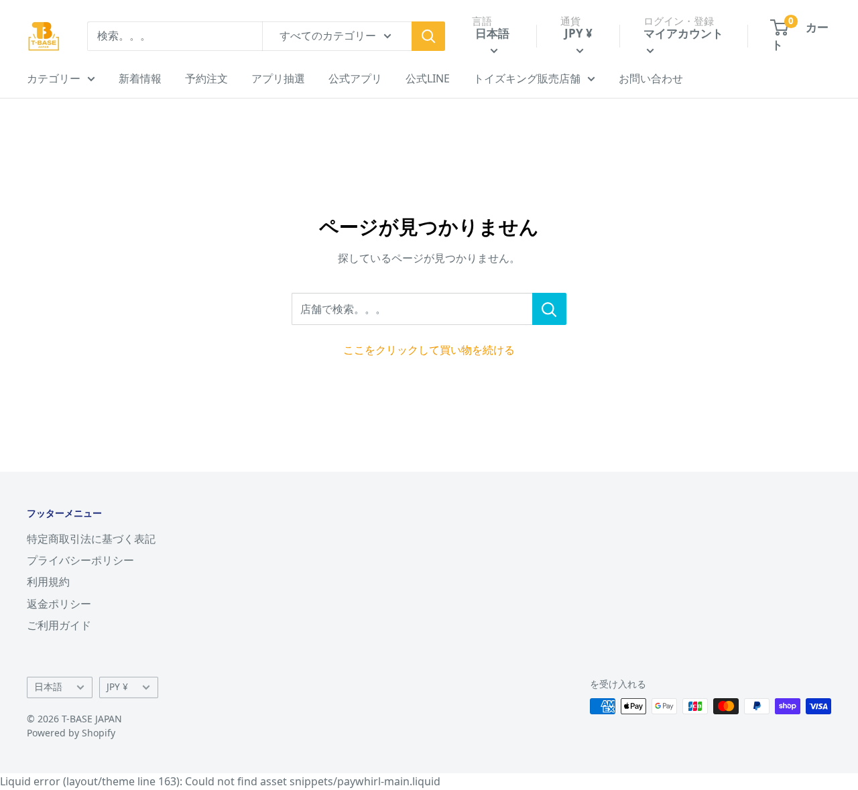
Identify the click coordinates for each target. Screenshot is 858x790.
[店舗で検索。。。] (549, 309)
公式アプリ (355, 78)
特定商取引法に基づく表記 (91, 538)
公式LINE (428, 78)
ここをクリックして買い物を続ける (429, 349)
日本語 (48, 686)
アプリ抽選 (278, 78)
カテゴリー (53, 78)
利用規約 (48, 581)
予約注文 (206, 78)
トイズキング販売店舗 (526, 78)
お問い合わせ (651, 78)
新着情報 (140, 78)
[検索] (428, 36)
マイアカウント (683, 33)
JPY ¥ (117, 686)
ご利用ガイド (59, 625)
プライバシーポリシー (80, 560)
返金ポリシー (59, 603)
